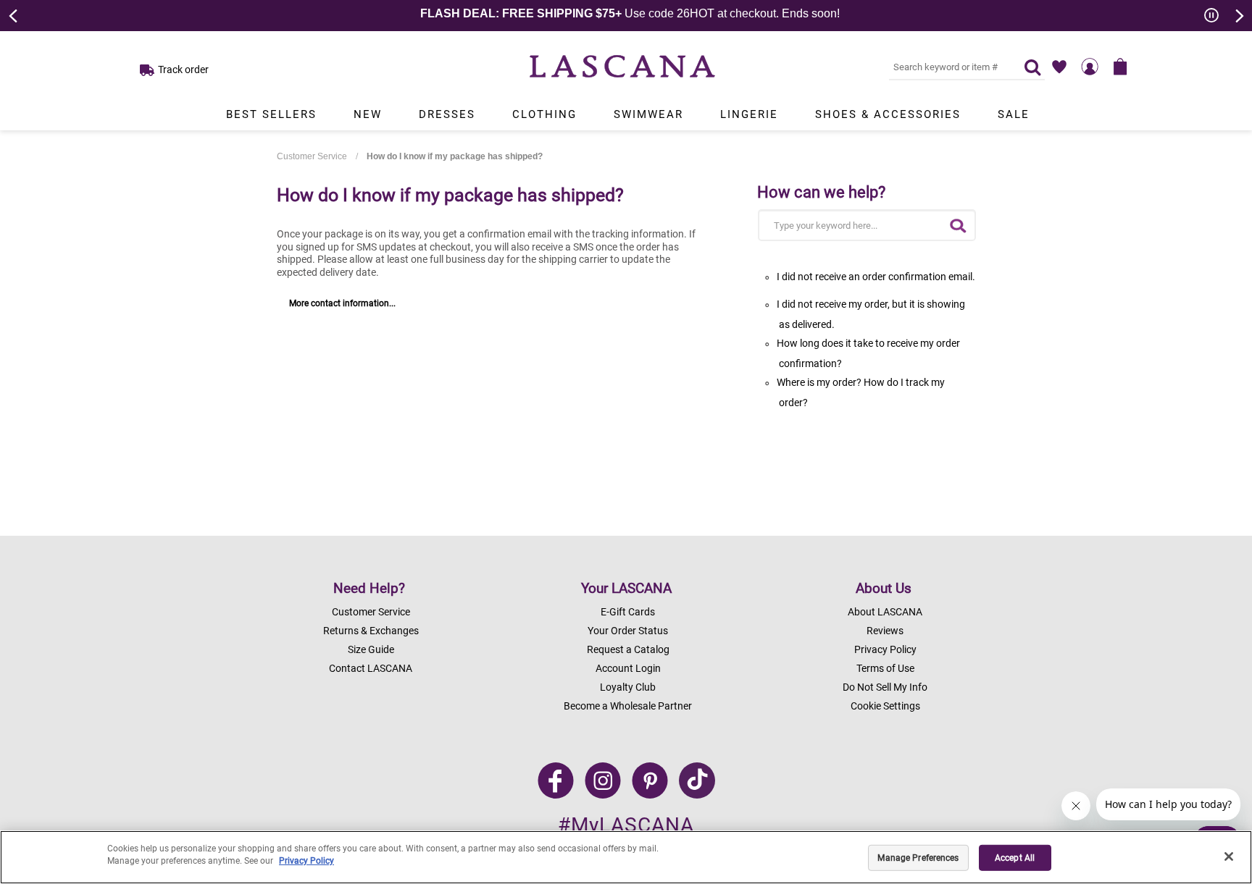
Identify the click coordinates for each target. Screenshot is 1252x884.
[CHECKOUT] (1120, 66)
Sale (1014, 114)
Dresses (447, 114)
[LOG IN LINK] (1089, 66)
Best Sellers (271, 114)
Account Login (628, 668)
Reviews (885, 630)
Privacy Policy (885, 649)
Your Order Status (628, 630)
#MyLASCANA (626, 825)
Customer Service (312, 156)
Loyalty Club (628, 687)
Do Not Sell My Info (885, 687)
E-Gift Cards (628, 612)
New (368, 114)
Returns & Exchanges (371, 630)
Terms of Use (885, 668)
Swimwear (648, 114)
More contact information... (342, 303)
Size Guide (371, 649)
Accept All (1015, 858)
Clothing (544, 114)
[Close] (1229, 856)
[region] (626, 857)
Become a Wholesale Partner (628, 706)
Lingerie (749, 114)
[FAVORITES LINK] (1059, 66)
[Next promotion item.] (1238, 14)
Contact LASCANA (370, 668)
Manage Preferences (918, 858)
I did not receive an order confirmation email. (876, 276)
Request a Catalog (628, 649)
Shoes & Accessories (888, 114)
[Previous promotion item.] (13, 14)
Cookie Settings (885, 706)
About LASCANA (885, 612)
